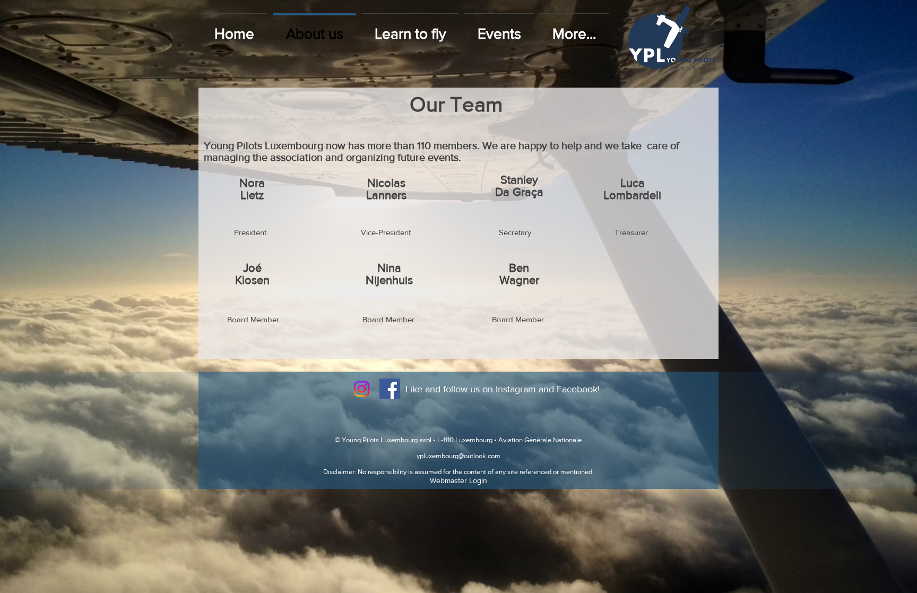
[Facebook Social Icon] (389, 389)
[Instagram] (361, 389)
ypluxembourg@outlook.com (458, 456)
